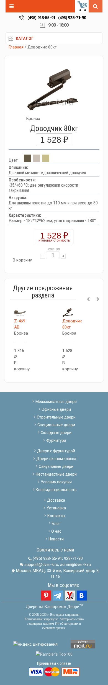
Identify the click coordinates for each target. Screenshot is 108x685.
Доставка (56, 500)
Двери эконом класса (56, 458)
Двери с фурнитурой (56, 451)
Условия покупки (56, 482)
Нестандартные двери (56, 474)
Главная (16, 47)
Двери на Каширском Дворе (52, 606)
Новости (56, 539)
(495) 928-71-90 (72, 18)
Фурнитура (56, 440)
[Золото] (45, 160)
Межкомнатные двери (56, 401)
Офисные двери (56, 409)
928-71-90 (73, 558)
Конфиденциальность (56, 490)
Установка (56, 508)
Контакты (56, 516)
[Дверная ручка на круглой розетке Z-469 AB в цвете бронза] (20, 312)
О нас (56, 531)
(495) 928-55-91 (41, 18)
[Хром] (36, 160)
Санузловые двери (56, 466)
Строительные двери (56, 417)
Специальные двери (56, 425)
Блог (56, 523)
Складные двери (56, 432)
